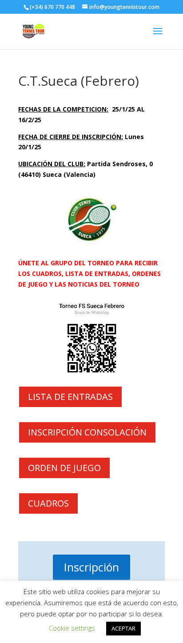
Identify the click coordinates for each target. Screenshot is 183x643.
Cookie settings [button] (72, 627)
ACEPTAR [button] (123, 628)
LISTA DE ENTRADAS (70, 397)
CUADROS (48, 503)
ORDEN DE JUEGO (64, 468)
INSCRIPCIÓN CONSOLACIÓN (87, 432)
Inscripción (91, 567)
